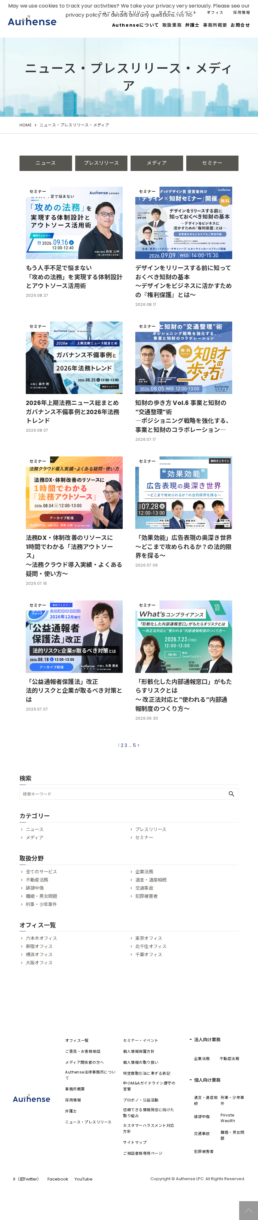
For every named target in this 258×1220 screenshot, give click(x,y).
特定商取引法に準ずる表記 (146, 1073)
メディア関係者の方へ (84, 1062)
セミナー (212, 163)
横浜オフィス (39, 954)
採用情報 (241, 12)
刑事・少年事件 (41, 904)
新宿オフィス (39, 946)
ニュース (46, 163)
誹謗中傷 (35, 888)
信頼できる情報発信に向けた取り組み (148, 1112)
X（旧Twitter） (27, 1179)
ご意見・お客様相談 (82, 1051)
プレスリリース (101, 163)
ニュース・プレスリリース (123, 12)
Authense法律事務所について (90, 1075)
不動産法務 (37, 880)
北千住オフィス (150, 946)
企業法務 (144, 872)
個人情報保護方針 (138, 1051)
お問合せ (240, 25)
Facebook (58, 1179)
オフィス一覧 (77, 1040)
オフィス (215, 12)
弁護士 (192, 25)
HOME (25, 125)
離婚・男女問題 (41, 896)
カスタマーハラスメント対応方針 (148, 1128)
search (231, 794)
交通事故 (144, 888)
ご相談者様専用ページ (142, 1153)
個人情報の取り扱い (140, 1062)
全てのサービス (41, 872)
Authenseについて (135, 25)
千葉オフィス (148, 954)
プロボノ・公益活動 (140, 1100)
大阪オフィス (39, 963)
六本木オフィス (41, 938)
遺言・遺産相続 (150, 880)
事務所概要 (75, 1089)
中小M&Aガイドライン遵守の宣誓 (149, 1086)
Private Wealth (228, 1117)
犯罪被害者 (146, 896)
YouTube (84, 1179)
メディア (157, 163)
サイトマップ (135, 1142)
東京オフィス (148, 938)
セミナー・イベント (178, 12)
